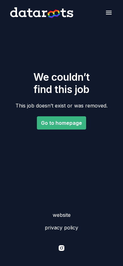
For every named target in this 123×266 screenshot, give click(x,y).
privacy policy (61, 227)
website (62, 215)
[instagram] (61, 248)
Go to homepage (61, 123)
